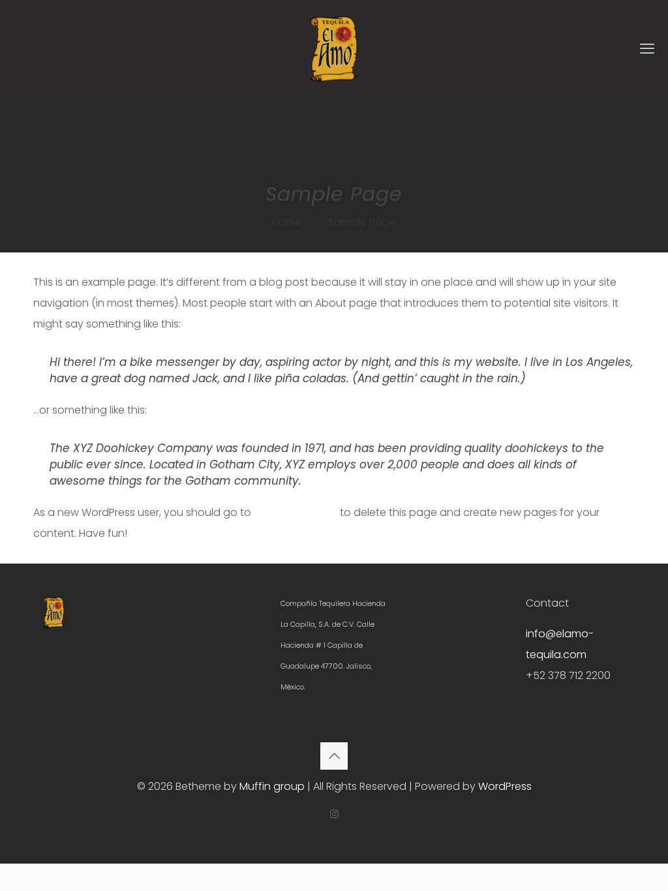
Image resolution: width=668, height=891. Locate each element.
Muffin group (272, 786)
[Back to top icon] (334, 756)
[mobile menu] (647, 49)
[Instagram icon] (334, 814)
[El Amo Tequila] (334, 49)
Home (287, 222)
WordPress (505, 786)
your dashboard (295, 512)
